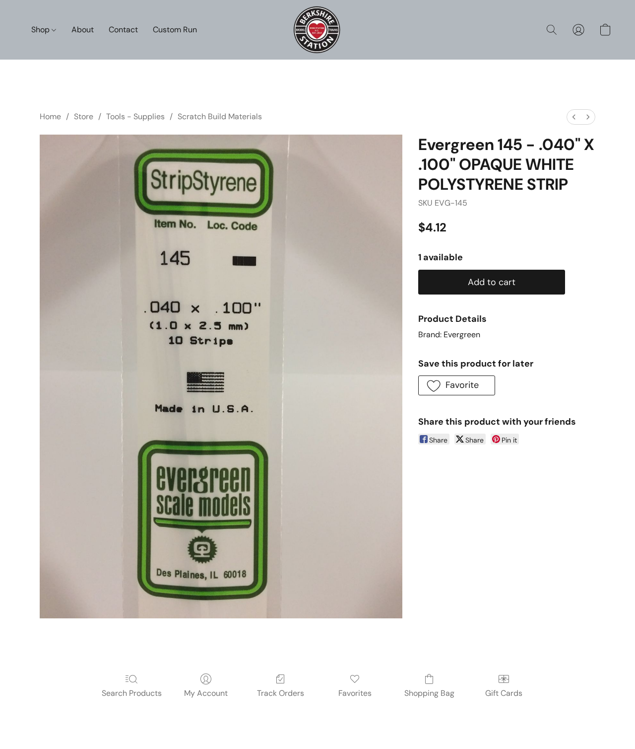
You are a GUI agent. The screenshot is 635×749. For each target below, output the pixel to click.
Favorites (355, 693)
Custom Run (175, 29)
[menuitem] (574, 117)
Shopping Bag (429, 693)
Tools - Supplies (135, 116)
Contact (123, 29)
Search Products (132, 693)
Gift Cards (503, 693)
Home (50, 116)
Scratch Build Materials (220, 116)
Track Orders (280, 693)
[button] (317, 30)
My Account (206, 693)
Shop (41, 29)
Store (83, 116)
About (82, 29)
